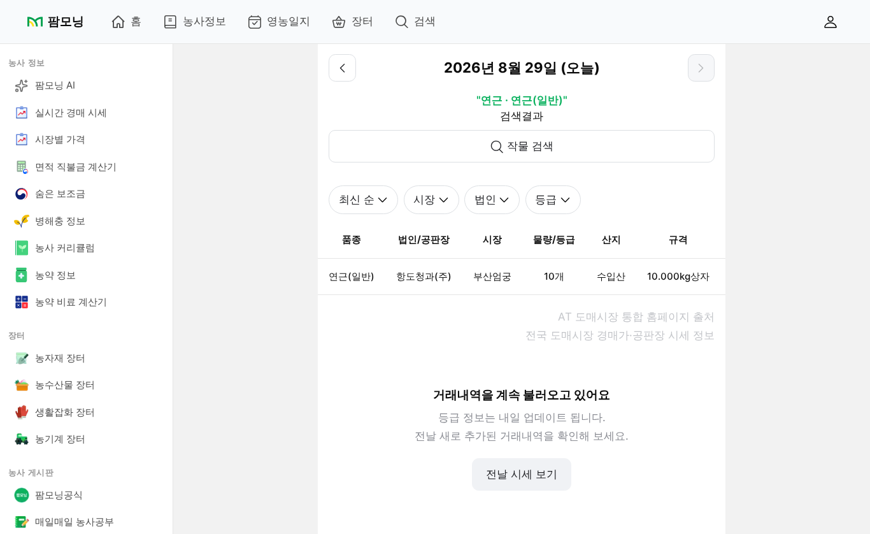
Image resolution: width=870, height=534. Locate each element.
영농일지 (288, 21)
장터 (362, 21)
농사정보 (204, 21)
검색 (425, 21)
